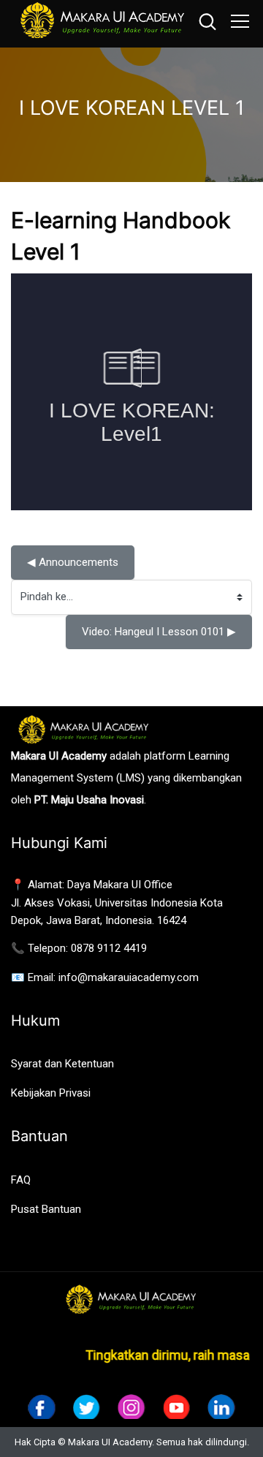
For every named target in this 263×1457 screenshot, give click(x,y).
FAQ (21, 1180)
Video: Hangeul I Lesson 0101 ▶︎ (159, 631)
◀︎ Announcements (72, 562)
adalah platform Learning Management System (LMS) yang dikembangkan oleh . (126, 777)
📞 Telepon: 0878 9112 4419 (79, 948)
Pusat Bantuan (46, 1209)
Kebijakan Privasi (51, 1093)
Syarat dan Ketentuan (62, 1063)
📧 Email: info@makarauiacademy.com (105, 977)
